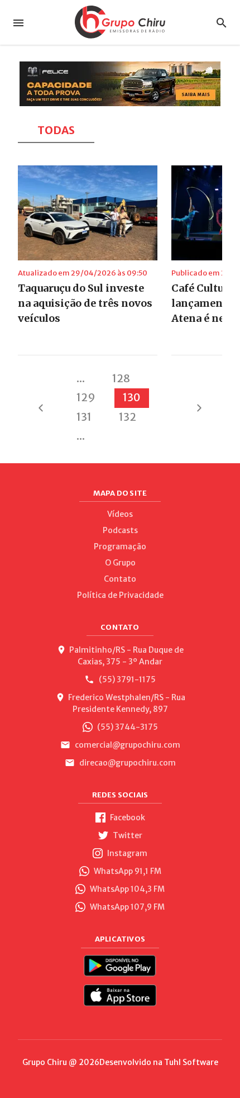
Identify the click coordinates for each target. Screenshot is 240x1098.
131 (84, 417)
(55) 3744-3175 (126, 727)
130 (132, 397)
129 (85, 397)
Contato (120, 579)
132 (127, 417)
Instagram (126, 853)
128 (121, 378)
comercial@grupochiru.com (126, 745)
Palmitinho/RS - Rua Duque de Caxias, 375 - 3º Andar (126, 656)
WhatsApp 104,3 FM (126, 889)
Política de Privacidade (120, 595)
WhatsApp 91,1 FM (126, 871)
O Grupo (120, 563)
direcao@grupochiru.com (127, 763)
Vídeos (120, 514)
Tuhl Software (191, 1062)
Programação (120, 546)
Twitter (126, 835)
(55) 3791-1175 (126, 679)
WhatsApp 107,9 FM (126, 907)
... (80, 378)
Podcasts (120, 530)
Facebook (126, 817)
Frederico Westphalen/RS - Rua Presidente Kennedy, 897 (126, 703)
